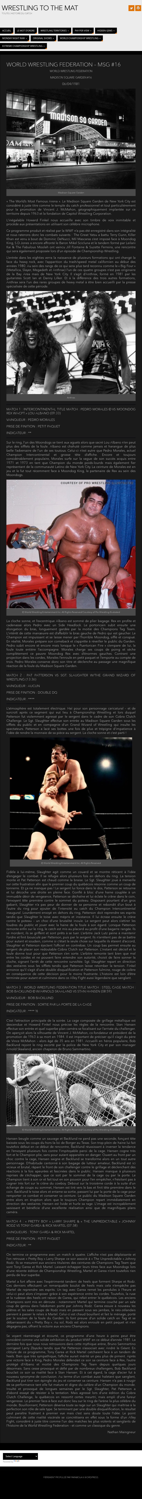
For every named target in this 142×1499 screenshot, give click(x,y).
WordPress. (92, 1477)
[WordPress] (138, 8)
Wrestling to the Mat (40, 8)
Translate (24, 1461)
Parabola (76, 1477)
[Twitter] (131, 8)
